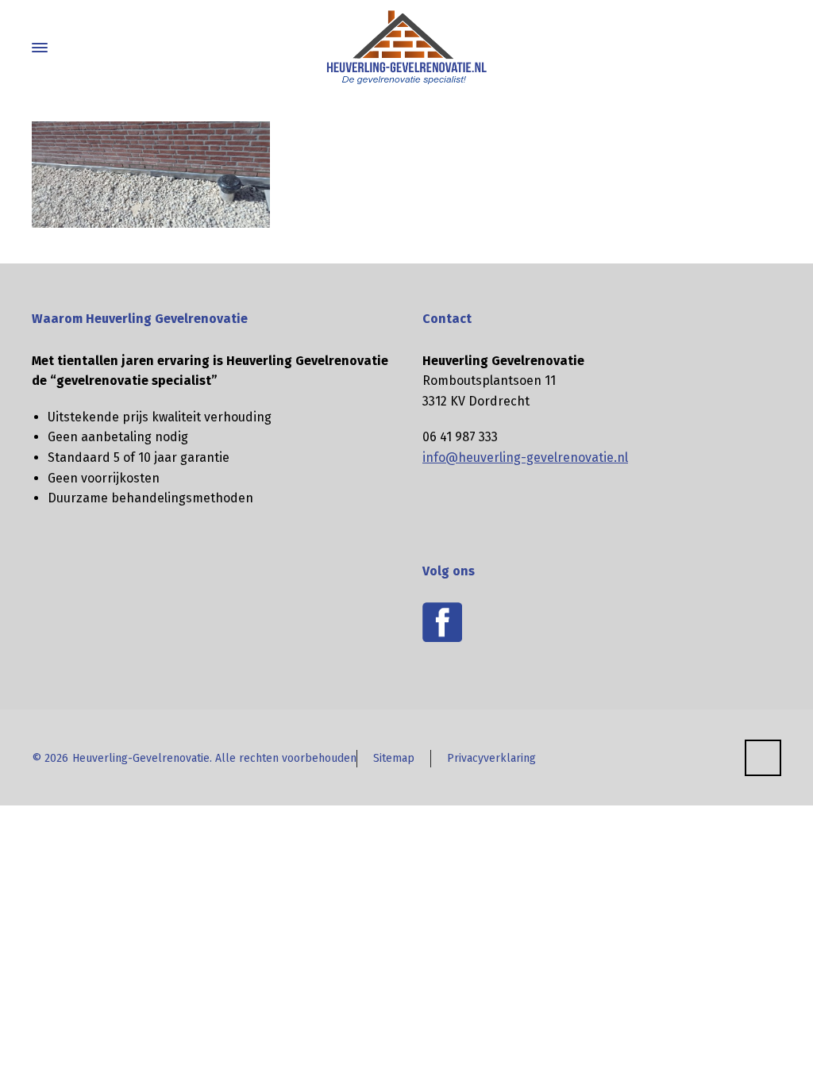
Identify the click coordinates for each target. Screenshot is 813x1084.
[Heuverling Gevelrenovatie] (406, 47)
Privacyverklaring (491, 758)
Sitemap (393, 758)
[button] (20, 1063)
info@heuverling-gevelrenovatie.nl (525, 457)
